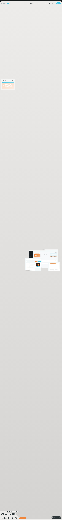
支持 (52, 3)
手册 (49, 3)
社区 (47, 3)
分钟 (4, 87)
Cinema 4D (35, 3)
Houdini (42, 3)
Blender (39, 3)
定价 (45, 3)
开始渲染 (31, 3)
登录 (54, 3)
